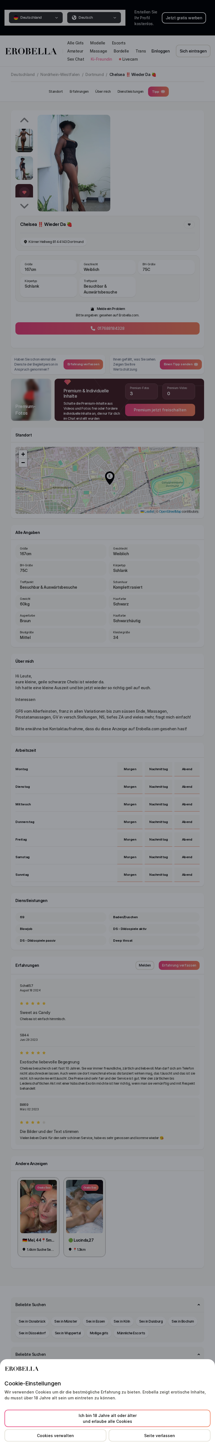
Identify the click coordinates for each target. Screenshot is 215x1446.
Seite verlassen (159, 1435)
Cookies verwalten (55, 1435)
